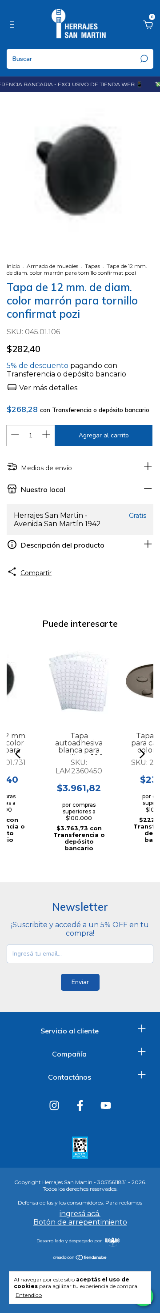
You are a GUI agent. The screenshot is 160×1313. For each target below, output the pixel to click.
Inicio (13, 266)
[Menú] (13, 25)
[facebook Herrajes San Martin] (80, 1105)
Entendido (29, 1295)
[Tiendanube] (80, 1258)
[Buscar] (143, 58)
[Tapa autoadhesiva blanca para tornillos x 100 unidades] (79, 680)
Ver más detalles (47, 388)
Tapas (92, 266)
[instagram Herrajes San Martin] (54, 1105)
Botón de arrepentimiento (80, 1222)
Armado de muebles (52, 266)
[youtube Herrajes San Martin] (105, 1105)
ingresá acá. (80, 1213)
